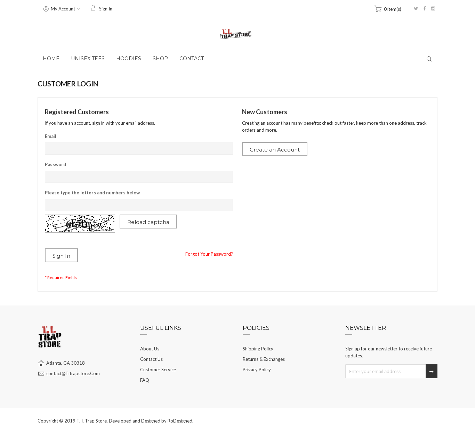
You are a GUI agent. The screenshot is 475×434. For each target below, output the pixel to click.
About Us (149, 348)
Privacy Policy (257, 369)
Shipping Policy (258, 348)
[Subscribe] (431, 371)
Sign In (105, 8)
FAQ (144, 380)
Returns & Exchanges (264, 359)
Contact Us (151, 359)
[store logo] (237, 34)
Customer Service (158, 369)
